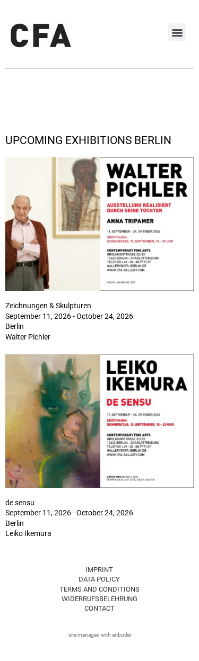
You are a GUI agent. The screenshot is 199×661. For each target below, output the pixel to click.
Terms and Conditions (99, 589)
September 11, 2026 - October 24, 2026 (69, 316)
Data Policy (99, 579)
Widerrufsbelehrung (99, 599)
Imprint (99, 570)
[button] (177, 32)
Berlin (14, 326)
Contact (99, 608)
